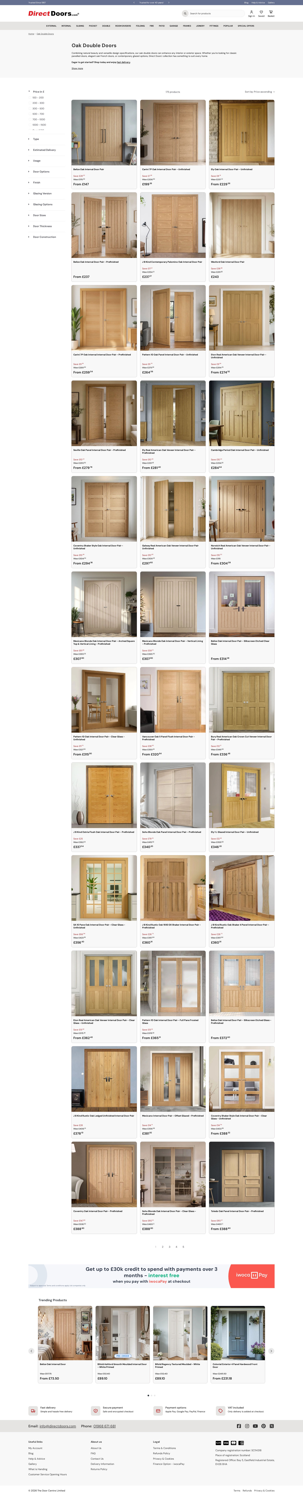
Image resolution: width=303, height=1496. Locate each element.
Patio (162, 26)
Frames (187, 26)
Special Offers (246, 26)
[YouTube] (255, 1426)
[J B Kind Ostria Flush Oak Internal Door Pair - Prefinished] (104, 795)
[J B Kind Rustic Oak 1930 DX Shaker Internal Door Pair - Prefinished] (173, 888)
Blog (246, 2)
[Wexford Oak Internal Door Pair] (241, 225)
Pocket (93, 26)
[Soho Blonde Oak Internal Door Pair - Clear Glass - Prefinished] (173, 1174)
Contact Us (97, 1458)
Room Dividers (123, 26)
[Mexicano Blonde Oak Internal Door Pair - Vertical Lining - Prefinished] (173, 604)
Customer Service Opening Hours (47, 1474)
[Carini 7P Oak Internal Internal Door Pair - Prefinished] (104, 318)
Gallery (271, 2)
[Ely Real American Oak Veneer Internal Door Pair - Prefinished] (173, 413)
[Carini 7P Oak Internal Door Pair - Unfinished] (173, 132)
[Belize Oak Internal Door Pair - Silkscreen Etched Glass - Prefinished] (241, 983)
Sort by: (258, 91)
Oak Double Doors (45, 33)
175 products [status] (173, 92)
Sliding (80, 26)
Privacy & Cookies (163, 1458)
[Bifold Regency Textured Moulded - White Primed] (180, 1333)
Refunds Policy (161, 1453)
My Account (35, 1448)
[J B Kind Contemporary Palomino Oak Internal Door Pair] (173, 225)
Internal (66, 26)
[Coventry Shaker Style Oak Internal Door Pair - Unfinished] (104, 509)
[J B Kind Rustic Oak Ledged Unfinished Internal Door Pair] (104, 1079)
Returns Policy (99, 1469)
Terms (237, 1490)
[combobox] (217, 13)
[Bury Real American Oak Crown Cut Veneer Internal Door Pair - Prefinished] (241, 700)
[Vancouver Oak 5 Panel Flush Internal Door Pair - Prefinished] (173, 700)
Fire (152, 26)
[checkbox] (46, 97)
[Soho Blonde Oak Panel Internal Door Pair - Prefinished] (173, 795)
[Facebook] (239, 1426)
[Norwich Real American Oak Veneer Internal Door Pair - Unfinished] (241, 509)
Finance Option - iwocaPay (168, 1464)
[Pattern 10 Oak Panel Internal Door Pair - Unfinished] (173, 318)
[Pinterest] (263, 1426)
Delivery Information (102, 1464)
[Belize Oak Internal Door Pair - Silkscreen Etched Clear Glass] (241, 604)
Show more (77, 68)
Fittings (214, 26)
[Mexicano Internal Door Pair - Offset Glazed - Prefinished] (173, 1079)
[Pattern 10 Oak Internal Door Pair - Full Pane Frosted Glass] (173, 983)
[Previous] (31, 1351)
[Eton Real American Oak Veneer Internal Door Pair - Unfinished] (241, 318)
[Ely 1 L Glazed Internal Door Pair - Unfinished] (241, 795)
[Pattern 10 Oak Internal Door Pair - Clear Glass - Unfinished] (104, 700)
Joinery (200, 26)
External (51, 26)
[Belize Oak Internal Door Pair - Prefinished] (104, 225)
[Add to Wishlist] (132, 104)
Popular (228, 26)
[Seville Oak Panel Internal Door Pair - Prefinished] (104, 413)
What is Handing (37, 1469)
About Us (96, 1448)
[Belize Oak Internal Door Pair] (104, 132)
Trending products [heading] (53, 1300)
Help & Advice (258, 2)
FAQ (93, 1453)
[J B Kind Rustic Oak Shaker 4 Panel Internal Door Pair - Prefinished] (241, 888)
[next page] (190, 1247)
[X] (272, 1426)
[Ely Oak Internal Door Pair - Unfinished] (241, 132)
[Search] (185, 13)
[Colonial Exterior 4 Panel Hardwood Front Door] (238, 1333)
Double (106, 26)
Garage (174, 26)
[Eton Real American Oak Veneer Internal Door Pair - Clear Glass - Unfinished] (104, 983)
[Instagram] (247, 1426)
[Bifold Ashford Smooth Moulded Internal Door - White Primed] (123, 1333)
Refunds (247, 1490)
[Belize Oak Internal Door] (65, 1333)
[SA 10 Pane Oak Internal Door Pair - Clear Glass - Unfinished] (104, 888)
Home (31, 33)
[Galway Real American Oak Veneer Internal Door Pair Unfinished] (173, 509)
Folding (140, 26)
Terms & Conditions (164, 1448)
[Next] (271, 1351)
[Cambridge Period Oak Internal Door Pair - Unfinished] (241, 413)
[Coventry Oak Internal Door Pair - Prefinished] (104, 1174)
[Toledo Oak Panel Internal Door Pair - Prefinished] (241, 1174)
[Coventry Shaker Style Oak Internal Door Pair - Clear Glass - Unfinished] (241, 1079)
